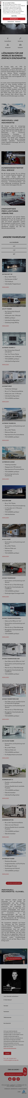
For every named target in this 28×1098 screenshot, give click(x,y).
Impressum (17, 21)
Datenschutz (11, 21)
